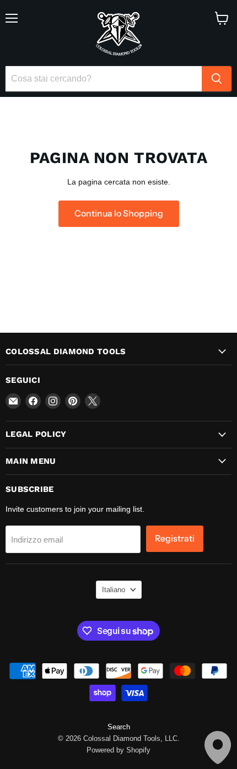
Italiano (113, 590)
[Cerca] (216, 78)
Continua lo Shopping (118, 213)
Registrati (175, 538)
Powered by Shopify (118, 750)
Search (118, 727)
